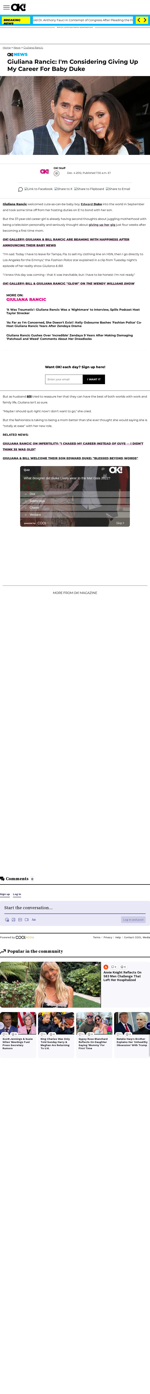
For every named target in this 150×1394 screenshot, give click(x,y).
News (17, 47)
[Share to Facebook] (39, 189)
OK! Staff (59, 168)
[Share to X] (63, 189)
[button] (7, 7)
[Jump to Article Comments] (20, 189)
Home (7, 47)
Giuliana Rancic (33, 47)
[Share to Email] (118, 189)
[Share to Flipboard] (89, 189)
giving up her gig (102, 225)
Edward (87, 204)
